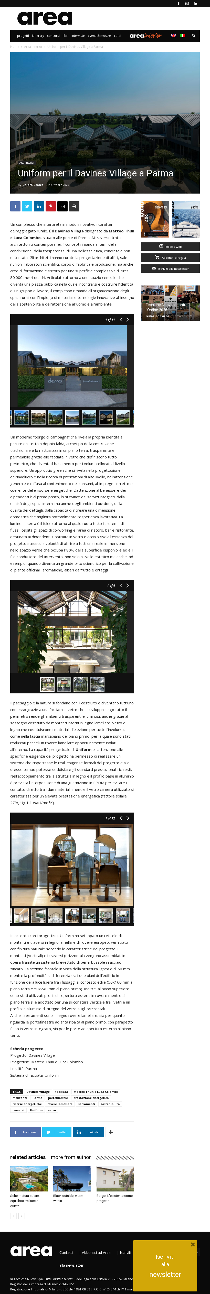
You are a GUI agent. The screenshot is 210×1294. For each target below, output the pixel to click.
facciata (61, 1092)
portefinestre (58, 1098)
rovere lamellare (59, 1104)
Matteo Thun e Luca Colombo (96, 1092)
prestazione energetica (91, 1098)
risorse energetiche (27, 1104)
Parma (38, 1098)
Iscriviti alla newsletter (173, 269)
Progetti (23, 35)
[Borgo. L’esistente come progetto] (115, 1178)
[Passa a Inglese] (174, 36)
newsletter (165, 1274)
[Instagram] (187, 3)
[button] (193, 35)
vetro (52, 1110)
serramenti (86, 1104)
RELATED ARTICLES (28, 1157)
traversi (18, 1110)
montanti (20, 1098)
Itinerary (38, 35)
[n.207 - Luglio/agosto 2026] (155, 220)
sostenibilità (110, 1104)
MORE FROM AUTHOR (71, 1157)
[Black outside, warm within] (72, 1178)
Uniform (36, 1110)
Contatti (66, 1252)
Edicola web (173, 247)
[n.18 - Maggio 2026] (186, 220)
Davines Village (38, 1092)
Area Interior (146, 36)
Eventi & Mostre (99, 35)
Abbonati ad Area (96, 1252)
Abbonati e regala (173, 258)
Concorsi (53, 35)
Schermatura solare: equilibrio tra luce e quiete (25, 1201)
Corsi (117, 35)
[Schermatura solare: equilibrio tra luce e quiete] (29, 1178)
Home (14, 46)
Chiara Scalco (33, 185)
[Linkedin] (195, 3)
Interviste (78, 35)
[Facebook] (178, 3)
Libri (65, 35)
